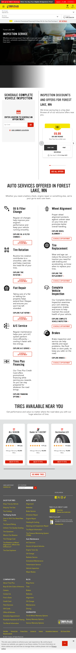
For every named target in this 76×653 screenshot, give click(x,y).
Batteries (29, 507)
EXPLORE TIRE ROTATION (18, 273)
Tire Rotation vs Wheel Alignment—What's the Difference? (11, 545)
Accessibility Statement (52, 631)
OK (65, 643)
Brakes (28, 590)
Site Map (5, 631)
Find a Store (7, 598)
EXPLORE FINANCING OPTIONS (20, 395)
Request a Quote (7, 633)
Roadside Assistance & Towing (13, 620)
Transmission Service (33, 565)
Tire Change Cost (9, 539)
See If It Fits (14, 462)
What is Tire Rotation (10, 535)
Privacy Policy (24, 631)
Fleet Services (8, 605)
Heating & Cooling (32, 522)
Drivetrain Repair (32, 515)
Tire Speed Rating (9, 524)
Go (31, 124)
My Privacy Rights (65, 631)
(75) (45, 446)
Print (64, 147)
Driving (28, 609)
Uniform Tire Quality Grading (13, 528)
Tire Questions (8, 531)
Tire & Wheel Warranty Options (37, 616)
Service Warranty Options (35, 623)
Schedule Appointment (11, 616)
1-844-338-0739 (69, 17)
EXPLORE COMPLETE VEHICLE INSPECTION (59, 320)
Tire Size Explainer (9, 550)
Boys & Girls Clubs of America (13, 587)
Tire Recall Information (11, 623)
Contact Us (7, 594)
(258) (21, 446)
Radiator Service (31, 557)
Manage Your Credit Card (63, 512)
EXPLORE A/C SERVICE (21, 348)
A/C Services (30, 543)
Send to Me (50, 147)
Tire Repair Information (34, 530)
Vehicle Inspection (32, 568)
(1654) (68, 446)
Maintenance (30, 605)
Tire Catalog (7, 511)
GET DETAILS (63, 21)
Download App (59, 524)
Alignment (30, 504)
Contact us (6, 487)
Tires (27, 587)
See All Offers (57, 171)
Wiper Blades (31, 572)
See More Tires (38, 474)
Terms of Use (14, 631)
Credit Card (7, 601)
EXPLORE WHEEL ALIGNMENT (58, 232)
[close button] (74, 641)
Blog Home (30, 583)
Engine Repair (31, 519)
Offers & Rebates (9, 612)
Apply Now (60, 510)
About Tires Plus (9, 583)
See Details (57, 152)
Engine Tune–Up (32, 550)
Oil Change (30, 554)
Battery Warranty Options (35, 619)
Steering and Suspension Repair (37, 526)
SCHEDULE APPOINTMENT (22, 242)
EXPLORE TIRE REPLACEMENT (57, 274)
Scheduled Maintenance (34, 561)
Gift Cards (6, 609)
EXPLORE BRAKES (58, 358)
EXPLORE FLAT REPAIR (21, 313)
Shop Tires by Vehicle (10, 504)
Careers (6, 590)
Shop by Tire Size (9, 507)
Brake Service (31, 511)
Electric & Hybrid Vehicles (35, 546)
